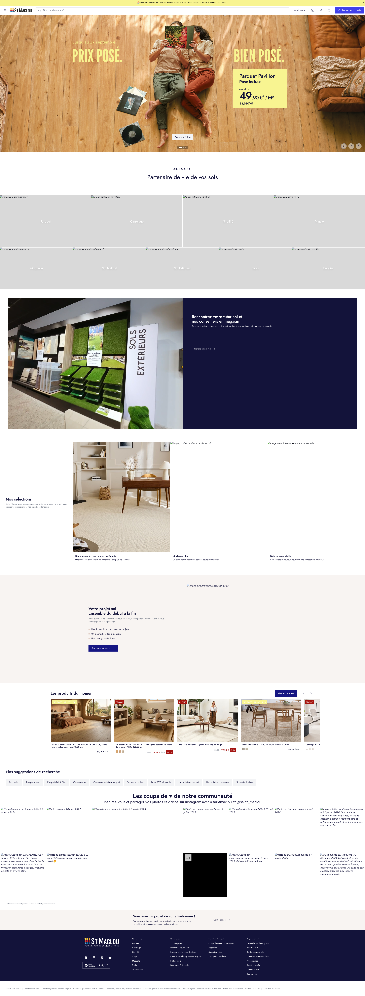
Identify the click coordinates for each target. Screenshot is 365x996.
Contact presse (253, 969)
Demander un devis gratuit (258, 943)
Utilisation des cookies (272, 988)
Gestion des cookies (252, 988)
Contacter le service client (257, 956)
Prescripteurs (252, 960)
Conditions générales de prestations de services (123, 988)
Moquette (136, 960)
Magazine (213, 947)
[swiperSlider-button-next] (311, 693)
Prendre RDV (252, 947)
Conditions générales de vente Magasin (56, 988)
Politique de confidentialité (233, 988)
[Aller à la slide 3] (184, 147)
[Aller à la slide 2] (181, 147)
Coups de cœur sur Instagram (221, 943)
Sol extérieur (137, 969)
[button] (23, 829)
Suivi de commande (255, 952)
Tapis (134, 965)
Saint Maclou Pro (254, 965)
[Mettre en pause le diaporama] (344, 146)
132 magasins (176, 943)
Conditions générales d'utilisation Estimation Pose (162, 988)
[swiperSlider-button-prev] (303, 693)
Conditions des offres (31, 988)
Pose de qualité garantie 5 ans (183, 952)
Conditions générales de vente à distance (88, 988)
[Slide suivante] (359, 146)
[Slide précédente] (351, 146)
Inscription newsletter (217, 956)
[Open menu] (4, 10)
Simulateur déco (215, 952)
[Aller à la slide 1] (179, 147)
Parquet (135, 943)
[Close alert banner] (363, 3)
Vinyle (134, 956)
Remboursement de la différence (209, 988)
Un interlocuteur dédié (179, 947)
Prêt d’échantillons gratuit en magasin (186, 956)
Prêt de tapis (175, 960)
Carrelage (136, 947)
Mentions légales (188, 988)
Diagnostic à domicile (179, 965)
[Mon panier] (329, 10)
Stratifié (135, 952)
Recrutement (252, 973)
